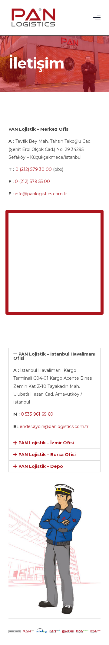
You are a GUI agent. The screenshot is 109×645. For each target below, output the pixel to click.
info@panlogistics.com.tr (41, 193)
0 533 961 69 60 (37, 414)
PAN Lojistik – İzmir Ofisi (46, 442)
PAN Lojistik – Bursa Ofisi (47, 454)
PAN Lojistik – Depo (40, 466)
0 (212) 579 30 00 (33, 169)
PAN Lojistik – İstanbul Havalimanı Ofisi (54, 356)
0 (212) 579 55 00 (32, 181)
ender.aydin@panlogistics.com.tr (54, 426)
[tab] (54, 356)
